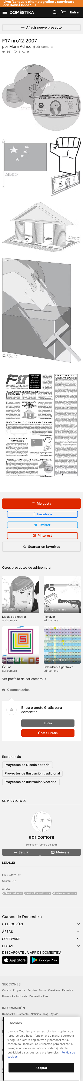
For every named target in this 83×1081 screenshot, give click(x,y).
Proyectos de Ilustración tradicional (32, 773)
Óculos (6, 667)
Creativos (54, 990)
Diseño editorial (13, 893)
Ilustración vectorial (65, 893)
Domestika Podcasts (14, 996)
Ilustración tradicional (38, 893)
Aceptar (41, 1067)
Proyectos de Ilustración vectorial (31, 782)
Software (11, 939)
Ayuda (54, 1014)
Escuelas (67, 990)
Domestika (8, 1014)
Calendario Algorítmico (58, 667)
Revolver (49, 616)
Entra (48, 723)
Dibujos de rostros (14, 616)
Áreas (7, 932)
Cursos (6, 990)
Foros (42, 990)
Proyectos (19, 990)
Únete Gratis (48, 733)
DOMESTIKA (21, 12)
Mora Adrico (31, 46)
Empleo (32, 990)
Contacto (23, 1014)
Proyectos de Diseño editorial (27, 765)
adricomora (42, 567)
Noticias (36, 1014)
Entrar (75, 12)
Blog (45, 1014)
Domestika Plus (38, 996)
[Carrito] (63, 12)
